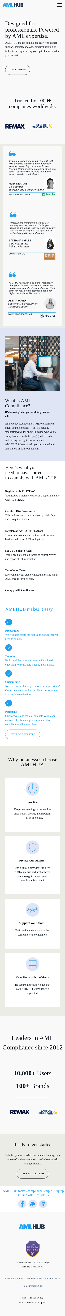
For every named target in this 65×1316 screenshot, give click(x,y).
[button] (59, 4)
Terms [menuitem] (23, 1297)
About (47, 1278)
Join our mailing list (32, 1286)
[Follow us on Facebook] (22, 1204)
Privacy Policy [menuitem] (36, 1297)
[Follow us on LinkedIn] (43, 1204)
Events (40, 1278)
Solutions (20, 1278)
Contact (56, 1278)
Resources (31, 1278)
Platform (9, 1278)
